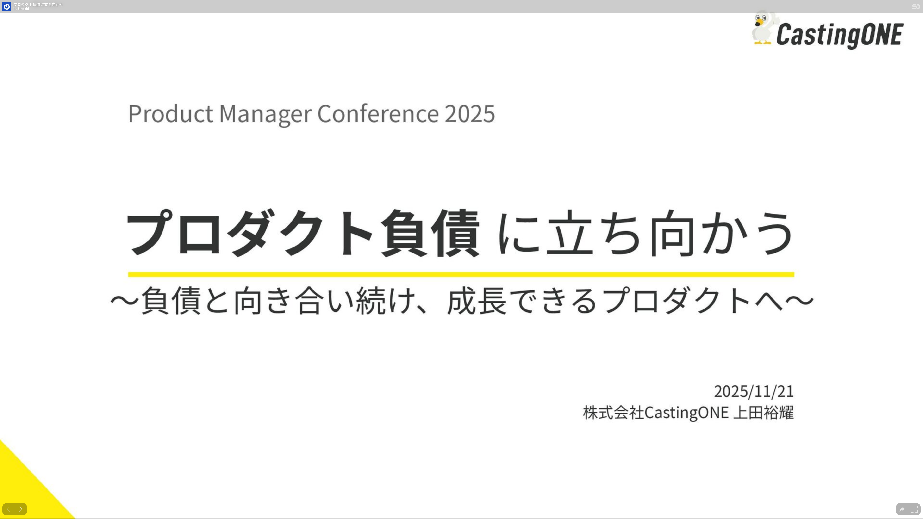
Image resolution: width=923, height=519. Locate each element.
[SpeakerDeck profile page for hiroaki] (6, 7)
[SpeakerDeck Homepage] (916, 7)
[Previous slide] (8, 509)
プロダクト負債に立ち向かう (38, 4)
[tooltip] (902, 509)
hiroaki (23, 8)
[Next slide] (20, 509)
